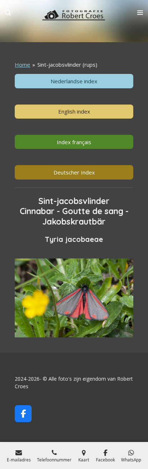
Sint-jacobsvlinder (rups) (67, 64)
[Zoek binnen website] (8, 12)
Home (22, 64)
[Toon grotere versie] (74, 298)
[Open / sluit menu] (140, 12)
